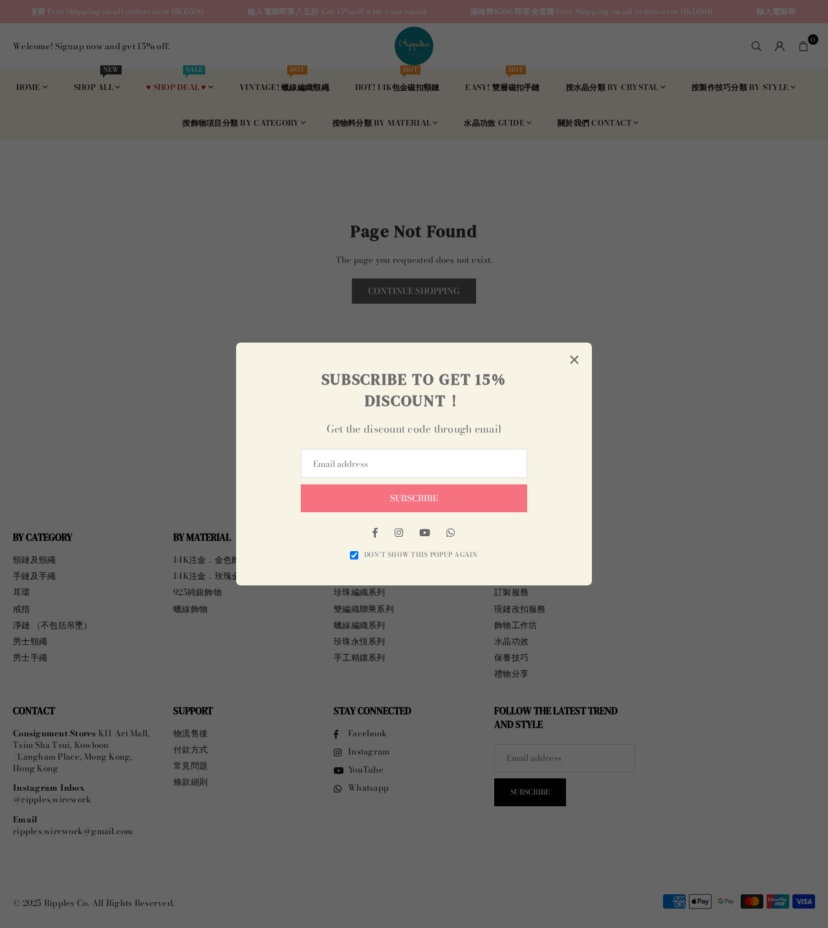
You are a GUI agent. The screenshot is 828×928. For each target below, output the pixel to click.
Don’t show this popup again (421, 555)
